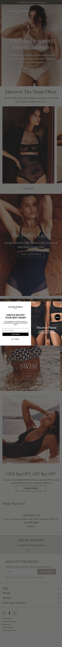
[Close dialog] (60, 303)
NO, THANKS (15, 339)
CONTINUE (15, 334)
